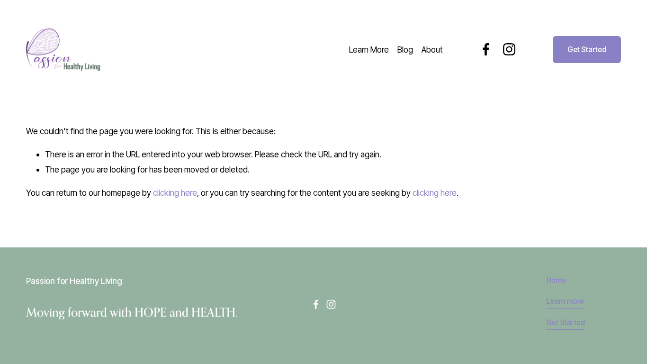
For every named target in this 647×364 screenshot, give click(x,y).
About (432, 50)
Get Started (586, 49)
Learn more (565, 301)
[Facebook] (486, 49)
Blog (405, 50)
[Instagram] (509, 49)
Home (556, 280)
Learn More (369, 50)
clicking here (175, 193)
